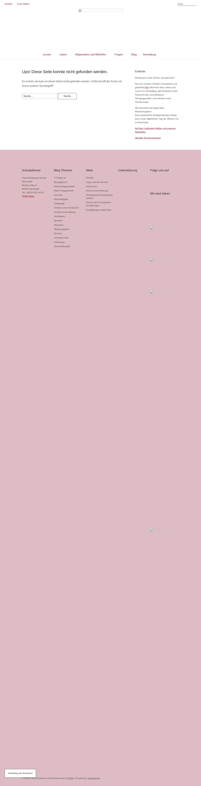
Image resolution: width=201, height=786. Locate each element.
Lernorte (58, 195)
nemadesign (94, 778)
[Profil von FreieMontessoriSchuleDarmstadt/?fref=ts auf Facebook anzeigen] (152, 178)
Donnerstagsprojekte (64, 186)
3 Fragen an (60, 177)
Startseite (58, 225)
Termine (58, 233)
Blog (134, 54)
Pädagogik (59, 203)
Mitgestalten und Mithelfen (90, 54)
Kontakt (8, 4)
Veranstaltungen (62, 246)
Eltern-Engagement (63, 190)
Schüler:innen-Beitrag (65, 212)
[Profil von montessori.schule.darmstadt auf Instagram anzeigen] (156, 179)
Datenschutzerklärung (97, 190)
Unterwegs (59, 242)
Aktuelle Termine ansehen (148, 138)
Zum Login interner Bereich (169, 4)
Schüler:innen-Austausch (66, 207)
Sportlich (58, 220)
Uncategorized (61, 237)
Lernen (47, 54)
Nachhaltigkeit (61, 199)
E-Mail (70, 778)
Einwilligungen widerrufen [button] (98, 210)
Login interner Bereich (97, 182)
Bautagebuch (60, 182)
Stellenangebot (61, 229)
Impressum (91, 186)
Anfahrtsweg (28, 196)
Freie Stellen (23, 4)
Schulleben (59, 216)
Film (147, 87)
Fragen (119, 54)
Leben (63, 54)
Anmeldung (149, 54)
